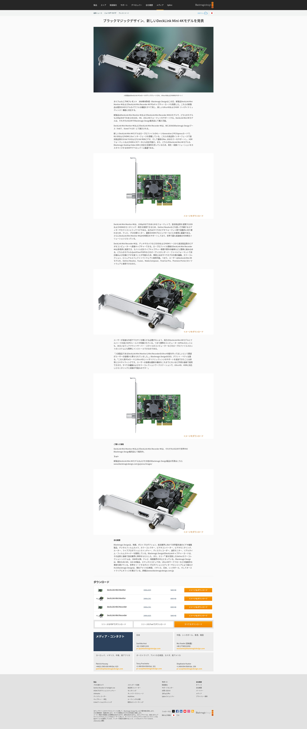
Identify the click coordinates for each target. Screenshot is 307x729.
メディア (160, 5)
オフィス (199, 685)
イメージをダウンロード (193, 216)
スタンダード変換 (133, 685)
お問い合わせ (166, 691)
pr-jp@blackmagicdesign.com (148, 648)
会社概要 (149, 5)
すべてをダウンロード (193, 624)
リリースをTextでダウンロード (153, 624)
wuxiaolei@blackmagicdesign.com (191, 648)
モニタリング (132, 691)
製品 (95, 5)
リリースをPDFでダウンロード (113, 624)
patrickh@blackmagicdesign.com (109, 669)
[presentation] (97, 59)
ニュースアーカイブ (110, 13)
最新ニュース (98, 13)
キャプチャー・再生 (100, 699)
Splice (169, 5)
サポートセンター (167, 688)
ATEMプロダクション (105, 691)
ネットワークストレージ (136, 693)
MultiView (131, 696)
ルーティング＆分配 (134, 699)
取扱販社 (113, 5)
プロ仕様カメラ (99, 685)
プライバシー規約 (202, 696)
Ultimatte (97, 693)
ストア (103, 5)
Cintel (103, 702)
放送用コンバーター (134, 688)
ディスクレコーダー (100, 696)
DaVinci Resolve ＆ (104, 688)
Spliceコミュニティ (168, 696)
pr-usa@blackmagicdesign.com (149, 668)
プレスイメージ (124, 13)
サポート (124, 5)
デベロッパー (136, 5)
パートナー (199, 691)
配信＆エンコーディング (135, 702)
